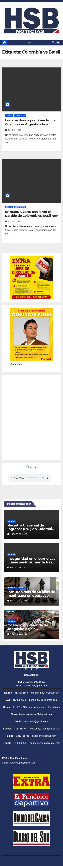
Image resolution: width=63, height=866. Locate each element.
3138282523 (19, 700)
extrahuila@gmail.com (36, 721)
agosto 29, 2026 (18, 534)
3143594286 (36, 682)
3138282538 (20, 743)
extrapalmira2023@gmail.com (31, 685)
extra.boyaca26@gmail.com (45, 728)
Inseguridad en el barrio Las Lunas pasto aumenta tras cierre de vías (31, 562)
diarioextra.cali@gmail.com (42, 700)
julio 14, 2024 (15, 130)
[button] (53, 42)
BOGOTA (9, 115)
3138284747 (21, 728)
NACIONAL (12, 588)
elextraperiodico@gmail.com (44, 707)
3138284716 (20, 707)
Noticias (11, 521)
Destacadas (20, 115)
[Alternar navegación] (29, 43)
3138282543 (21, 692)
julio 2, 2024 (14, 221)
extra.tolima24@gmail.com (44, 692)
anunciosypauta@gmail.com (45, 743)
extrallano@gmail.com (44, 736)
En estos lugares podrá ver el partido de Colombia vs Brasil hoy (31, 213)
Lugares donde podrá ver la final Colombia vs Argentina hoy (30, 122)
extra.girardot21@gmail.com (37, 714)
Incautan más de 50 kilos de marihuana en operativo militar (31, 595)
